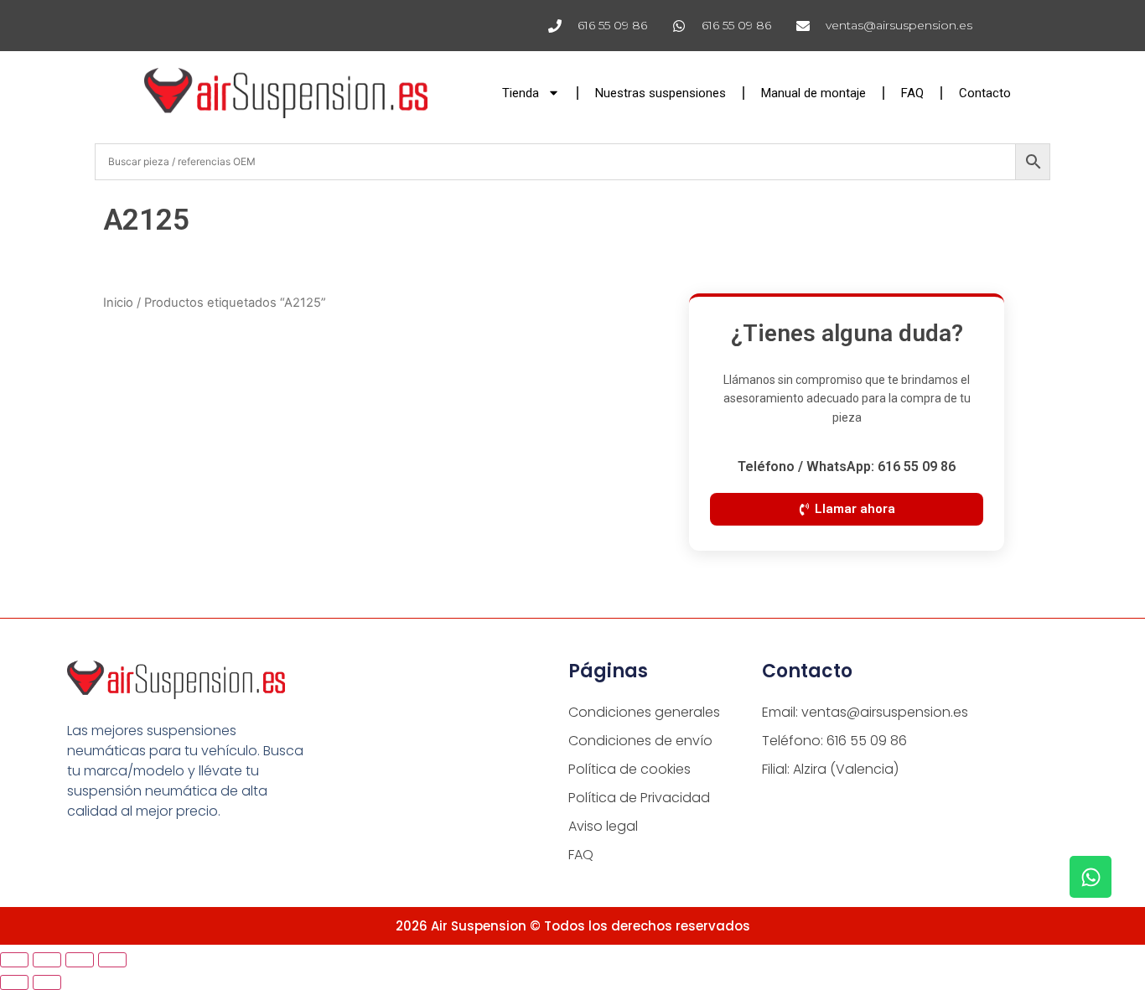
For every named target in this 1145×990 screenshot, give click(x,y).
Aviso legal (603, 826)
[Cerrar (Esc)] (112, 959)
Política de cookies (629, 769)
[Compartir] (79, 959)
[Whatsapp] (1090, 877)
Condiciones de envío (640, 740)
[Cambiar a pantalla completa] (47, 959)
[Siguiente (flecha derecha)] (47, 982)
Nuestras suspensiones (660, 93)
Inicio (118, 302)
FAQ (912, 93)
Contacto (985, 93)
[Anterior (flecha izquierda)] (14, 982)
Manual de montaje (813, 93)
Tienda (520, 93)
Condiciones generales (644, 712)
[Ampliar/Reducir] (14, 959)
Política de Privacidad (639, 797)
